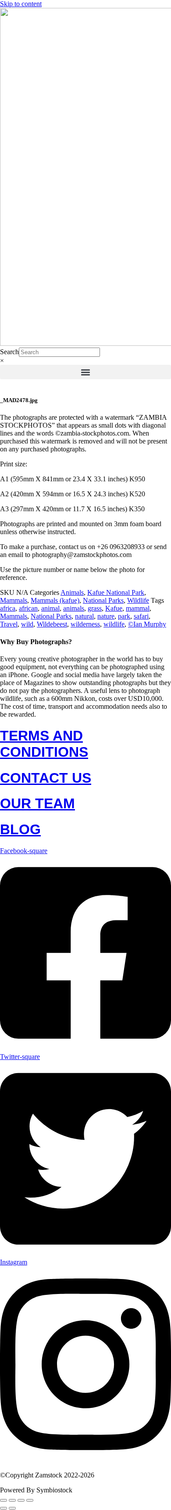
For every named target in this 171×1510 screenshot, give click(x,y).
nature (105, 616)
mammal (138, 608)
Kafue (113, 608)
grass (95, 608)
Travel (9, 624)
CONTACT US (45, 778)
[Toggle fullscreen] (12, 1500)
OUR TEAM (37, 803)
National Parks (103, 600)
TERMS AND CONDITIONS (44, 744)
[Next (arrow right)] (12, 1508)
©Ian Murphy (147, 624)
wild (27, 624)
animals (73, 608)
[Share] (21, 1500)
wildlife (114, 624)
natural (84, 616)
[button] (85, 372)
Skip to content (21, 3)
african (28, 608)
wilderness (85, 624)
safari (141, 616)
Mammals (13, 600)
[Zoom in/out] (3, 1500)
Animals (72, 592)
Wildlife (138, 600)
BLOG (20, 829)
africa (7, 608)
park (124, 616)
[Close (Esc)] (29, 1500)
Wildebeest (52, 624)
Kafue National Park (115, 592)
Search (9, 352)
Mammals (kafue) (55, 600)
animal (50, 608)
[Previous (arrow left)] (3, 1508)
